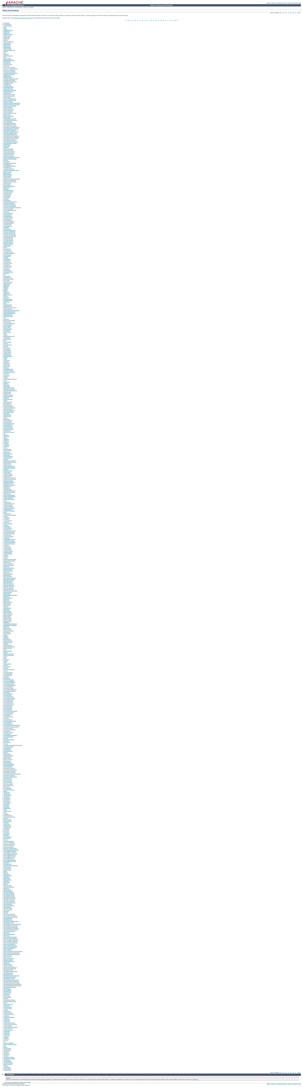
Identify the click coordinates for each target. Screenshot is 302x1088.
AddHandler (6, 38)
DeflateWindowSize (8, 316)
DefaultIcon (6, 297)
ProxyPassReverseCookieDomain (11, 725)
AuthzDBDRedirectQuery (9, 166)
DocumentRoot (7, 327)
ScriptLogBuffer (7, 819)
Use (4, 1041)
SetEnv (5, 871)
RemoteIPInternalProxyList (10, 769)
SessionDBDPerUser (8, 858)
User (4, 1045)
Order (4, 658)
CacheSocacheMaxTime (9, 231)
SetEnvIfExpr (6, 874)
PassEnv (5, 661)
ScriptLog (5, 818)
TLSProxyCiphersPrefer (9, 1023)
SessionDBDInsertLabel (9, 857)
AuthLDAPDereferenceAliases (10, 129)
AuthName (6, 147)
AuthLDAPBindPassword (9, 123)
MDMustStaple (7, 603)
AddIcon (5, 40)
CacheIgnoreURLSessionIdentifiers (12, 207)
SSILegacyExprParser (8, 887)
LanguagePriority (7, 473)
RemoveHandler (7, 781)
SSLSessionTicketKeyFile (9, 968)
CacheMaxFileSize (8, 217)
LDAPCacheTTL (7, 476)
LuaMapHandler (7, 548)
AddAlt (5, 28)
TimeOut (5, 1010)
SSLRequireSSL (7, 964)
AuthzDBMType (7, 167)
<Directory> (6, 319)
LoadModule (6, 518)
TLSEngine (6, 1015)
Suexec (5, 1003)
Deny (4, 317)
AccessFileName (7, 25)
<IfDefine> (6, 435)
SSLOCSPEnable (7, 918)
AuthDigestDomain (8, 88)
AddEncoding (6, 37)
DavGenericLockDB (8, 279)
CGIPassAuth (6, 246)
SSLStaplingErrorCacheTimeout (11, 975)
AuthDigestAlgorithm (8, 87)
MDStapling (6, 622)
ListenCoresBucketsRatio (9, 515)
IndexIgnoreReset (7, 453)
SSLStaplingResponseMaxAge (11, 981)
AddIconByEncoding (8, 41)
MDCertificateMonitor (8, 585)
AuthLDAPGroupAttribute (9, 130)
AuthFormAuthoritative (9, 96)
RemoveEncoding (7, 779)
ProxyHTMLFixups (8, 705)
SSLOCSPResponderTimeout (10, 925)
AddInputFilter (6, 44)
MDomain (5, 606)
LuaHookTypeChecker (9, 543)
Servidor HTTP (10, 7)
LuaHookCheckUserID (9, 533)
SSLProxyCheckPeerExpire (10, 945)
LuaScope (5, 556)
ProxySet (5, 738)
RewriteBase (6, 797)
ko (293, 12)
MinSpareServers (7, 641)
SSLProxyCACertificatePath (10, 938)
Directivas (273, 3)
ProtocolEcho (6, 666)
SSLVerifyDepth (7, 992)
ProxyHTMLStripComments (10, 711)
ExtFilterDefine (7, 353)
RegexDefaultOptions (8, 764)
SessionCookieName (8, 841)
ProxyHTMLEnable (8, 701)
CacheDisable (6, 196)
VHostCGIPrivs (7, 1050)
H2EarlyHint (6, 385)
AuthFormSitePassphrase (9, 113)
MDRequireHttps (7, 615)
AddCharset (6, 33)
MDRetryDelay (7, 616)
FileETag (5, 357)
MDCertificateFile (7, 582)
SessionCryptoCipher (8, 845)
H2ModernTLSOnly (8, 395)
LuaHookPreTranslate (8, 540)
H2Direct (5, 383)
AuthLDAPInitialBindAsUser (10, 133)
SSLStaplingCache (8, 974)
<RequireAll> (6, 792)
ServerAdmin (6, 828)
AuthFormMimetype (8, 108)
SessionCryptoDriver (8, 847)
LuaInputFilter (6, 546)
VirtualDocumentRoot (8, 1057)
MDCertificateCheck (8, 581)
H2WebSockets (7, 415)
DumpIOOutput (7, 332)
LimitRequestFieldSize (9, 508)
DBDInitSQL (6, 286)
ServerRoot (6, 835)
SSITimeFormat (7, 890)
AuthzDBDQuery (7, 164)
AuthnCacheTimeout (8, 154)
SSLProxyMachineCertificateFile (11, 952)
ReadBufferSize (7, 748)
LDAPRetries (6, 488)
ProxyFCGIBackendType (9, 685)
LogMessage (6, 526)
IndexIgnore (6, 452)
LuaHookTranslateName (9, 542)
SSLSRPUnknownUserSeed (10, 971)
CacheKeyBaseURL (8, 209)
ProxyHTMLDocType (8, 699)
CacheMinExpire (7, 219)
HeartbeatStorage (7, 425)
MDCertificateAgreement (9, 578)
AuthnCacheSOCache (8, 153)
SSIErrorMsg (6, 882)
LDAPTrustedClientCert (9, 495)
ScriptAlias (6, 814)
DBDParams (6, 292)
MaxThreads (6, 572)
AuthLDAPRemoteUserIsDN (10, 138)
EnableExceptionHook (8, 336)
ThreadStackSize (7, 1008)
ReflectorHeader (7, 762)
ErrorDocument (7, 342)
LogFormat (6, 522)
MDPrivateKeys (7, 611)
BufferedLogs (6, 187)
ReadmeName (7, 749)
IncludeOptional (7, 449)
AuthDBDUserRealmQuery (10, 81)
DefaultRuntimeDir (8, 300)
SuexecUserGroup (8, 1004)
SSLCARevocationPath (9, 901)
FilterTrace (6, 367)
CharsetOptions (7, 250)
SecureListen (6, 824)
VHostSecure (6, 1054)
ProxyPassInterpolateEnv (9, 721)
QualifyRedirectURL (8, 746)
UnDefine (5, 1037)
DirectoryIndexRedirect (9, 323)
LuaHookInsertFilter (8, 536)
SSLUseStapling (7, 990)
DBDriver (5, 296)
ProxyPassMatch (7, 722)
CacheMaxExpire (7, 216)
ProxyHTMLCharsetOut (9, 698)
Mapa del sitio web (296, 3)
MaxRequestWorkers (8, 568)
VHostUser (6, 1055)
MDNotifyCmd (6, 605)
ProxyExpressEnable (8, 684)
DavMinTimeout (7, 283)
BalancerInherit (7, 173)
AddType (5, 51)
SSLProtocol (6, 935)
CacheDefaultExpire (8, 190)
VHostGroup (6, 1051)
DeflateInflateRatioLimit (9, 313)
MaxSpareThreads (8, 570)
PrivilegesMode (7, 664)
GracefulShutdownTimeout (10, 379)
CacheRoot (6, 227)
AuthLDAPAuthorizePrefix (9, 118)
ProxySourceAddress (8, 739)
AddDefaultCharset (8, 34)
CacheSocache (7, 229)
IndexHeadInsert (7, 450)
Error (4, 340)
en (283, 12)
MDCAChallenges (7, 576)
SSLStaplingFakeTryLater (9, 977)
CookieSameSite (7, 266)
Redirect (5, 752)
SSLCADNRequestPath (9, 897)
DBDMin (5, 290)
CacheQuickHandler (8, 223)
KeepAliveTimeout (7, 470)
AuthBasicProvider (8, 77)
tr (295, 12)
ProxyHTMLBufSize (8, 696)
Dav (4, 274)
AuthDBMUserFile (7, 86)
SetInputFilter (6, 878)
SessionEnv (6, 862)
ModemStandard (7, 645)
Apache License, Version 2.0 (23, 1085)
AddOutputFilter (7, 48)
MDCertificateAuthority (9, 579)
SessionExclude (7, 864)
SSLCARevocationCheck (9, 898)
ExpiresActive (6, 347)
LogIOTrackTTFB (7, 523)
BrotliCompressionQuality (9, 180)
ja (291, 12)
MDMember (6, 599)
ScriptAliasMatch (7, 815)
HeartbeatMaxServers (8, 423)
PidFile (5, 662)
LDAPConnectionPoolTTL (9, 477)
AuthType (5, 160)
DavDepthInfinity (7, 277)
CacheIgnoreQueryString (9, 206)
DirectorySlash (7, 326)
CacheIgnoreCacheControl (10, 201)
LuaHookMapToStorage (9, 539)
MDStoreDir (6, 626)
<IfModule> (6, 439)
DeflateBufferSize (7, 306)
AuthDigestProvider (8, 91)
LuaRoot (5, 555)
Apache (4, 7)
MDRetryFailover (7, 618)
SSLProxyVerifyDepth (8, 958)
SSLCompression (7, 908)
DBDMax (5, 289)
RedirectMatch (7, 754)
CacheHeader (6, 200)
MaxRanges (6, 566)
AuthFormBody (7, 97)
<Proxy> (5, 671)
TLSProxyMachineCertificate (10, 1027)
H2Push (5, 400)
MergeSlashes (7, 632)
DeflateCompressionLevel (9, 307)
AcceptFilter (6, 23)
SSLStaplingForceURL (9, 978)
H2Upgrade (6, 413)
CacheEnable (6, 197)
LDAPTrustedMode (8, 498)
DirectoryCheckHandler (9, 320)
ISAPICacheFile (7, 463)
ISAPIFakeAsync (7, 465)
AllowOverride (6, 63)
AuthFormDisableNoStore (9, 98)
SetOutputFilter (7, 879)
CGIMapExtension (8, 244)
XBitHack (5, 1065)
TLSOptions (6, 1018)
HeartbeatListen (7, 422)
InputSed (5, 459)
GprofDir (5, 377)
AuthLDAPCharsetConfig (9, 124)
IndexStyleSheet (7, 457)
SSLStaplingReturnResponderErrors (12, 984)
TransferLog (6, 1034)
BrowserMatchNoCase (9, 186)
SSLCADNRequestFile (9, 895)
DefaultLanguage (7, 299)
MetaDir (5, 635)
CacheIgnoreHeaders (8, 203)
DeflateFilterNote (7, 309)
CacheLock (6, 211)
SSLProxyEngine (7, 950)
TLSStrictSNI (6, 1031)
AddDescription (7, 36)
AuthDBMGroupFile (8, 83)
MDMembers (6, 601)
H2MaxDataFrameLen (9, 387)
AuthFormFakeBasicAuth (9, 100)
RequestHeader (7, 788)
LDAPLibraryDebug (8, 480)
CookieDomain (7, 260)
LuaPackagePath (7, 552)
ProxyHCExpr (6, 692)
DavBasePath (6, 276)
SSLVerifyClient (7, 991)
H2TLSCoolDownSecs (8, 410)
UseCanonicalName (8, 1043)
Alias (4, 53)
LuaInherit (5, 545)
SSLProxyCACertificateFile (10, 937)
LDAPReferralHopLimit (9, 485)
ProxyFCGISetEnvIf (8, 686)
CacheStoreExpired (8, 239)
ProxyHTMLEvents (8, 702)
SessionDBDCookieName (9, 851)
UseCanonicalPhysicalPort (10, 1044)
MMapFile (5, 643)
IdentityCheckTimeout (8, 432)
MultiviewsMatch (7, 648)
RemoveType (6, 786)
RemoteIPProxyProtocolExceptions (12, 774)
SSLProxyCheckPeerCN (9, 944)
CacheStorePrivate (8, 242)
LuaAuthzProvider (7, 528)
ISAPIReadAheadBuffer (9, 468)
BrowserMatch (7, 184)
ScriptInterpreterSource (9, 817)
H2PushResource (7, 405)
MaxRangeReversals (8, 565)
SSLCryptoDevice (7, 910)
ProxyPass (6, 718)
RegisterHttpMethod (8, 765)
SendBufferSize (7, 827)
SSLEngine (6, 911)
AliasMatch (6, 54)
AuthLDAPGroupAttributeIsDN (10, 131)
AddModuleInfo (7, 47)
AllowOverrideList (7, 64)
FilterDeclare (6, 363)
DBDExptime (6, 284)
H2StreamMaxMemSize (9, 407)
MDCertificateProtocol (8, 586)
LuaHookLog (6, 538)
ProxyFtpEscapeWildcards (10, 689)
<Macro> (5, 558)
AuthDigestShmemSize (9, 94)
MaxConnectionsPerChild (9, 559)
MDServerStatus (7, 619)
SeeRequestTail (7, 825)
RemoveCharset (7, 778)
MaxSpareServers (7, 569)
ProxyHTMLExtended (8, 704)
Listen (4, 512)
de (281, 12)
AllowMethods (6, 61)
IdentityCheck (6, 430)
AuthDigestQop (7, 93)
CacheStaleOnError (8, 237)
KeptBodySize (6, 472)
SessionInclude (7, 868)
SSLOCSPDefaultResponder (10, 917)
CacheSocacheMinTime (9, 233)
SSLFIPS (5, 912)
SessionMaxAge (7, 869)
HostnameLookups (8, 427)
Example (5, 346)
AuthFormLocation (8, 101)
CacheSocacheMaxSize (9, 230)
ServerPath (6, 834)
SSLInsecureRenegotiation (10, 915)
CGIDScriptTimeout (8, 243)
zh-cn (299, 12)
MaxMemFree (6, 562)
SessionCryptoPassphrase (10, 848)
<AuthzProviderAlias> (8, 169)
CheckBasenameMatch (9, 253)
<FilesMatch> (6, 360)
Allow (4, 57)
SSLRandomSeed (7, 960)
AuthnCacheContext (8, 149)
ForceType (6, 373)
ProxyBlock (6, 676)
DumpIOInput (6, 330)
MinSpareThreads (7, 642)
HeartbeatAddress (8, 420)
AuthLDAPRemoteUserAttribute (11, 137)
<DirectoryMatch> (7, 324)
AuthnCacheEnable (8, 150)
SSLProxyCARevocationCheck (11, 940)
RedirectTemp (6, 758)
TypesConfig (6, 1035)
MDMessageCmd (7, 602)
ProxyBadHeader (7, 675)
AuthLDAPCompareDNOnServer (11, 127)
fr (288, 12)
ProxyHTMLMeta (7, 709)
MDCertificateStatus (8, 588)
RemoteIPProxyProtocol (9, 772)
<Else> (5, 333)
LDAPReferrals (7, 486)
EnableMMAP (6, 337)
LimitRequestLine (7, 509)
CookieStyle (6, 269)
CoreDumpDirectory (8, 272)
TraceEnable (6, 1033)
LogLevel (5, 525)
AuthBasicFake (7, 76)
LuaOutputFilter (7, 549)
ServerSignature (7, 837)
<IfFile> (5, 438)
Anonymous (6, 66)
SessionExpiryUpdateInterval (10, 865)
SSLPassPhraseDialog (9, 934)
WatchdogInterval (7, 1064)
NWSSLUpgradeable (8, 655)
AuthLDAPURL (7, 144)
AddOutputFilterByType (9, 50)
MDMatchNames (7, 598)
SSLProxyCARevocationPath (10, 942)
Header (5, 417)
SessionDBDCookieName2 (10, 852)
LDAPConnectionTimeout (9, 479)
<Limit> (5, 500)
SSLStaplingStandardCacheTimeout (12, 985)
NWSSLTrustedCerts (8, 653)
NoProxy (5, 652)
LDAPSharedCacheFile (9, 490)
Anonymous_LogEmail (9, 67)
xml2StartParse (7, 1070)
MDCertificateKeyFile (8, 583)
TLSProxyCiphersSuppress (10, 1024)
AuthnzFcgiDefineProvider (9, 159)
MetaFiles (5, 636)
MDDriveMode (7, 593)
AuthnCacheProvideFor (9, 151)
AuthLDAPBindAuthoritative (10, 120)
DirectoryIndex (7, 322)
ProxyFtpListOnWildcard (9, 691)
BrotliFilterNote (7, 183)
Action (5, 27)
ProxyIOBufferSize (8, 714)
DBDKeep (5, 287)
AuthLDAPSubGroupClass (9, 143)
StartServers (6, 994)
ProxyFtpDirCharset (8, 688)
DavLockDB (6, 280)
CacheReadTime (7, 226)
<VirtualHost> (6, 1060)
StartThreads (6, 995)
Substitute (5, 998)
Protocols (5, 668)
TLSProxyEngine (7, 1025)
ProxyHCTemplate (7, 694)
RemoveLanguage (8, 784)
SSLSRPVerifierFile (8, 973)
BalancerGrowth (7, 171)
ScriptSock (6, 822)
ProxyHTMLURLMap (8, 712)
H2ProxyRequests (7, 399)
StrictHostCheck (7, 997)
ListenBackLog (7, 513)
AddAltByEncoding (8, 30)
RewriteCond (6, 798)
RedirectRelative (7, 756)
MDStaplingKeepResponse (10, 623)
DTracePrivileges (7, 329)
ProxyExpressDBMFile (9, 681)
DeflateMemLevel (7, 314)
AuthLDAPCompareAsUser (10, 126)
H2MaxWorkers (7, 392)
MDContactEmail (7, 592)
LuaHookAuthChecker (8, 532)
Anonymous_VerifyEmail (9, 71)
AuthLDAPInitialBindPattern (10, 134)
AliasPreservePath (8, 56)
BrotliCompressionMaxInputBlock (11, 179)
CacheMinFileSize (7, 220)
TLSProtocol (6, 1020)
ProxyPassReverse (8, 724)
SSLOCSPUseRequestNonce (10, 930)
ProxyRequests (7, 734)
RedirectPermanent (8, 755)
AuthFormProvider (8, 111)
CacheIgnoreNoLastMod (9, 204)
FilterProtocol (6, 364)
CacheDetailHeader (8, 191)
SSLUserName (7, 988)
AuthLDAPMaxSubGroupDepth (11, 136)
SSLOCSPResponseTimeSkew (11, 928)
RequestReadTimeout (8, 789)
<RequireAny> (7, 794)
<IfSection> (6, 440)
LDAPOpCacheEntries (8, 482)
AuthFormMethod (7, 107)
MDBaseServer (7, 575)
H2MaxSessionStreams (9, 389)
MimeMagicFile (7, 639)
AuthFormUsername (8, 116)
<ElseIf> (5, 334)
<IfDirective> (6, 436)
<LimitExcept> (6, 502)
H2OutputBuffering (8, 396)
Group (5, 380)
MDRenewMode (7, 612)
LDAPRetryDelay (7, 489)
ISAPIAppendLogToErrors (9, 460)
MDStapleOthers (7, 621)
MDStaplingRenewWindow (10, 625)
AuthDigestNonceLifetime (9, 90)
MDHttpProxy (6, 596)
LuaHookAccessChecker (9, 530)
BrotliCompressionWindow (10, 181)
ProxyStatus (6, 741)
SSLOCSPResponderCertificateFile (12, 924)
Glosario (290, 3)
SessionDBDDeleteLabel (9, 855)
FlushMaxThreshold (8, 370)
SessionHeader (7, 867)
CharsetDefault (7, 249)
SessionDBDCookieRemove (10, 854)
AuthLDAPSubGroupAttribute (10, 141)
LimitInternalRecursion (9, 503)
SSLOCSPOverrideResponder (10, 921)
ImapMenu (6, 446)
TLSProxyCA (6, 1021)
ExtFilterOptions (7, 355)
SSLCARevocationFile (8, 899)
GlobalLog (6, 376)
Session (5, 839)
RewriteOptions (7, 802)
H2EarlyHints (6, 386)
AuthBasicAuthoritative (9, 74)
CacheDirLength (7, 193)
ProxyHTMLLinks (7, 708)
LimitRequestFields (8, 506)
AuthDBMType (7, 84)
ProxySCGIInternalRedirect (10, 735)
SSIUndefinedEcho (8, 891)
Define (5, 303)
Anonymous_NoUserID (9, 70)
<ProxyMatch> (7, 715)
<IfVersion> (6, 442)
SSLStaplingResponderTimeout (11, 980)
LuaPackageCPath (8, 551)
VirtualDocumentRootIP (9, 1058)
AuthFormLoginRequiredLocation (11, 103)
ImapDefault (6, 445)
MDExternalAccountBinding (10, 595)
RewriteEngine (7, 799)
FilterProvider (6, 366)
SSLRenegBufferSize (8, 961)
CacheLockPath (7, 214)
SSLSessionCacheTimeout (10, 967)
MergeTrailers (6, 633)
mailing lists (195, 1079)
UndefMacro (6, 1038)
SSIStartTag (6, 888)
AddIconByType (7, 43)
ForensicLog (6, 375)
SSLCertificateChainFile (9, 902)
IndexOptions (6, 455)
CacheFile (5, 199)
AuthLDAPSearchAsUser (9, 140)
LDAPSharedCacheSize (9, 492)
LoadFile (5, 516)
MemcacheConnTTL (8, 631)
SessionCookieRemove (9, 844)
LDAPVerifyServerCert (8, 499)
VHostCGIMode (7, 1048)
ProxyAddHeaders (8, 673)
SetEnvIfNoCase (7, 875)
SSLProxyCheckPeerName (10, 947)
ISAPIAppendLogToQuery (9, 462)
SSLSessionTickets (8, 970)
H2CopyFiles (6, 382)
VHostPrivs (6, 1053)
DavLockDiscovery (8, 282)
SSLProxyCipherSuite (8, 948)
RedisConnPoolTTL (8, 759)
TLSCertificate (7, 1011)
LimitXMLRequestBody (9, 510)
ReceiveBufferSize (8, 751)
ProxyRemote (6, 731)
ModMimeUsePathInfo (9, 646)
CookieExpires (7, 262)
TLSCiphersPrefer (7, 1013)
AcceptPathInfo (7, 24)
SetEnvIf (5, 872)
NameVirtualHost (7, 651)
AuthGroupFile (7, 117)
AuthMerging (6, 146)
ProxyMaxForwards (8, 716)
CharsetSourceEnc (8, 251)
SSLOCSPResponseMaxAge (10, 927)
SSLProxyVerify (7, 957)
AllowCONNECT (7, 58)
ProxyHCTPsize (7, 695)
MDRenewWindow (8, 613)
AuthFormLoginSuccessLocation (11, 104)
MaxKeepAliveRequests (9, 560)
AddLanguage (6, 46)
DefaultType (6, 302)
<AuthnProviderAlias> (8, 156)
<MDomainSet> (7, 608)
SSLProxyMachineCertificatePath (11, 954)
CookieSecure (6, 267)
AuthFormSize (7, 114)
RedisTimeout (6, 761)
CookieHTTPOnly (7, 263)
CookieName (6, 264)
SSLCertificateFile (7, 904)
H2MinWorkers (7, 393)
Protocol (5, 665)
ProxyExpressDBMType (9, 682)
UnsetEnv (5, 1040)
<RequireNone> (7, 795)
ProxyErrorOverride (8, 679)
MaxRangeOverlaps (8, 563)
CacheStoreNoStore (8, 240)
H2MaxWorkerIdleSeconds (10, 390)
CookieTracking (7, 270)
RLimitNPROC (7, 808)
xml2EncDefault (7, 1068)
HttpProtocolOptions (8, 429)
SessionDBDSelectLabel (9, 859)
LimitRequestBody (8, 505)
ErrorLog (5, 343)
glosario (93, 15)
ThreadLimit (6, 1005)
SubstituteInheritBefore (9, 1000)
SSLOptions (6, 932)
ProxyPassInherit (7, 719)
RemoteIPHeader (7, 766)
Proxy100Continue (8, 672)
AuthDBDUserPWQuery (9, 80)
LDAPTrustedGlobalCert (9, 496)
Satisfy (5, 809)
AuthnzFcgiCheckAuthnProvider (11, 157)
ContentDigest (7, 259)
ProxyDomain (6, 678)
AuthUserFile (6, 161)
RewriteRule (6, 804)
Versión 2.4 (26, 7)
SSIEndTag (6, 881)
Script (4, 812)
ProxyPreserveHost (8, 728)
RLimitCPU (6, 805)
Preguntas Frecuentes (282, 3)
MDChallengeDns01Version (10, 591)
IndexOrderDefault (8, 456)
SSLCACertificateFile (8, 892)
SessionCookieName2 (8, 842)
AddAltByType (6, 31)
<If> (4, 433)
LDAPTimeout (6, 493)
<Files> (5, 359)
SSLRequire (6, 962)
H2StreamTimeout (8, 409)
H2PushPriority (7, 403)
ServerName (6, 832)
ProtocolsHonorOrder (8, 669)
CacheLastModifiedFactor (9, 210)
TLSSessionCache (8, 1030)
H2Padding (6, 397)
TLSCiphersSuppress (8, 1014)
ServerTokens (6, 838)
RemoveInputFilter (8, 782)
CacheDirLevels (7, 194)
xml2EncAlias (6, 1067)
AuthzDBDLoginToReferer (9, 163)
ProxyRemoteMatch (8, 732)
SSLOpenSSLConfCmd (9, 931)
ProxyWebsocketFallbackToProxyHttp (12, 745)
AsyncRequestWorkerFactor (10, 73)
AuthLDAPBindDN (7, 121)
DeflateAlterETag (7, 304)
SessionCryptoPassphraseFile (10, 849)
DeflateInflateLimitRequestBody (11, 310)
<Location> (6, 519)
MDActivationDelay (8, 573)
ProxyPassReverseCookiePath (11, 726)
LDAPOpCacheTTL (8, 483)
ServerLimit (6, 831)
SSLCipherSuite (7, 907)
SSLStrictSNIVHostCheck (9, 987)
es (286, 12)
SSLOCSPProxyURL (8, 922)
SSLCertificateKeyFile (8, 905)
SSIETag (5, 884)
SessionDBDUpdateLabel (9, 861)
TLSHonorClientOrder (8, 1017)
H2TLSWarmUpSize (8, 412)
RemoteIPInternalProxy (9, 768)
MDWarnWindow (7, 629)
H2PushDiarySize (7, 402)
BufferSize (6, 189)
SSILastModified (7, 885)
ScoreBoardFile (7, 811)
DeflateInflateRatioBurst (9, 312)
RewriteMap (6, 801)
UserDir (5, 1047)
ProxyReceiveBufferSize (9, 729)
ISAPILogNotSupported (9, 466)
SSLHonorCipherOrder (9, 914)
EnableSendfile (7, 339)
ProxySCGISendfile (8, 736)
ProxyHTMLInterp (7, 706)
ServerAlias (6, 829)
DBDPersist (6, 293)
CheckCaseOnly (7, 254)
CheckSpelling (7, 256)
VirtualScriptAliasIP (8, 1063)
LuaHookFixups (7, 535)
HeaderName (6, 419)
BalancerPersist (7, 176)
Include (5, 447)
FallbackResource (7, 356)
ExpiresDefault (7, 350)
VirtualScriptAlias (7, 1061)
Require (5, 791)
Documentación (18, 7)
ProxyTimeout (6, 742)
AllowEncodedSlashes (8, 60)
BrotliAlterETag (7, 177)
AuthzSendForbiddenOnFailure (11, 170)
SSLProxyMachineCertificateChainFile (12, 951)
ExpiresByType (7, 349)
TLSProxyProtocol (7, 1028)
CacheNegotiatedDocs (9, 221)
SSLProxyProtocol (7, 955)
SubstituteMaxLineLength (9, 1001)
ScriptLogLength (7, 821)
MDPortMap (6, 609)
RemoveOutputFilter (8, 785)
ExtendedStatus (7, 352)
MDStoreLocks (7, 628)
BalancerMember (7, 174)
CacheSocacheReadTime (9, 236)
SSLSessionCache (8, 965)
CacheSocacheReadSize (9, 234)
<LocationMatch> (7, 520)
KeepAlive (5, 469)
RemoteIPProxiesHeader (9, 771)
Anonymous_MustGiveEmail (10, 68)
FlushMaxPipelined (8, 369)
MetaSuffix (6, 638)
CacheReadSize (7, 224)
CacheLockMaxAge (8, 213)
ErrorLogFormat (7, 344)
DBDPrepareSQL (7, 294)
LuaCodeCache (7, 529)
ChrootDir (5, 257)
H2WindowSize (7, 416)
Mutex (5, 649)
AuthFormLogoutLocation (9, 106)
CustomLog (6, 273)
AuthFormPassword (8, 110)
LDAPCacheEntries (8, 475)
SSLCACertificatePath (8, 894)
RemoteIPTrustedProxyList (10, 777)
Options (5, 656)
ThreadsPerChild (7, 1007)
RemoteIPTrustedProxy (9, 775)
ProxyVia (5, 744)
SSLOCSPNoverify (8, 920)
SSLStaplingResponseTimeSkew (11, 982)
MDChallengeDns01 (8, 589)
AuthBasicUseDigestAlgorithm (10, 78)
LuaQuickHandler (7, 553)
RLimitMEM (6, 807)
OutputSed (6, 659)
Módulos (269, 3)
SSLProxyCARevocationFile (10, 941)
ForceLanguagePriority (9, 372)
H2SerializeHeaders (8, 406)
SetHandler (6, 877)
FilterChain (6, 362)
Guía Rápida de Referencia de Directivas (22, 18)
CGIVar (5, 247)
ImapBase (5, 443)
